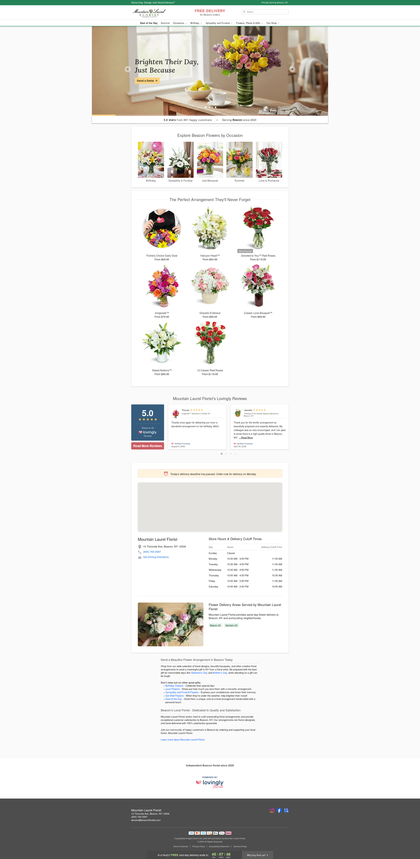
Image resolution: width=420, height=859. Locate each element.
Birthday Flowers (174, 685)
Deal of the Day (149, 23)
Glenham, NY (231, 625)
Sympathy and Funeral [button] (218, 23)
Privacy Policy (198, 846)
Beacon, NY (215, 625)
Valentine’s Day (199, 672)
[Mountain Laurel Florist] (154, 12)
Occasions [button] (179, 23)
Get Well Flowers (174, 695)
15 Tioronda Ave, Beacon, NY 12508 (150, 813)
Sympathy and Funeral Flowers (182, 692)
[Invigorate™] (175, 414)
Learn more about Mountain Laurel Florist (183, 739)
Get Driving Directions (156, 556)
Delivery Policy (240, 846)
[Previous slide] (128, 69)
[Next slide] (292, 69)
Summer (165, 23)
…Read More (246, 437)
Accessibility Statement (219, 846)
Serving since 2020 (239, 119)
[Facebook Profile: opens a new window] (279, 810)
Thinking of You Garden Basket (256, 413)
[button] (222, 454)
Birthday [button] (195, 23)
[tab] (209, 107)
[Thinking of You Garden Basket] (238, 413)
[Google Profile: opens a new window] (286, 810)
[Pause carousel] (206, 107)
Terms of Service (180, 846)
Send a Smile (145, 80)
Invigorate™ (186, 413)
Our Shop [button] (272, 23)
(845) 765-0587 (152, 551)
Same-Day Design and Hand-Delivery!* (153, 2)
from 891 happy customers (188, 119)
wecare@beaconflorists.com (146, 820)
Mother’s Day (220, 672)
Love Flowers (172, 689)
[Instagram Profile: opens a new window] (272, 810)
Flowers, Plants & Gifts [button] (248, 23)
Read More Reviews (147, 446)
